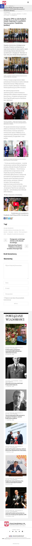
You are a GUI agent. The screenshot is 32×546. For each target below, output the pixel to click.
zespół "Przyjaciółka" (20, 232)
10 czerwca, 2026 (9, 516)
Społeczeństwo (9, 347)
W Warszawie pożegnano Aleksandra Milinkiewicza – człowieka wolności (13, 351)
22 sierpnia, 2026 (9, 354)
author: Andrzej (16, 13)
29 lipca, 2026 (8, 484)
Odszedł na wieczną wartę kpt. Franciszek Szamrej (14, 384)
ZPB (5, 234)
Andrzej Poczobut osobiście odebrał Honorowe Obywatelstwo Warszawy (15, 449)
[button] (2, 6)
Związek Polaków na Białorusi (15, 234)
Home (5, 6)
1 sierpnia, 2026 (9, 452)
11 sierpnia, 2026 (9, 420)
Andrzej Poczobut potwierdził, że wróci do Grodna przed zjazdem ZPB (15, 513)
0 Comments (13, 15)
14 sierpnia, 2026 (9, 386)
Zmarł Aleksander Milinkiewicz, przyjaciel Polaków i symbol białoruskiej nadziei (15, 417)
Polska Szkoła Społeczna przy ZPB (14, 230)
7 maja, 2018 (7, 13)
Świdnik (11, 232)
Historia (7, 380)
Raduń (5, 232)
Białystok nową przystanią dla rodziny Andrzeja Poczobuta (14, 481)
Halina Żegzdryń (8, 228)
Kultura (11, 6)
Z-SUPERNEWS (13, 348)
